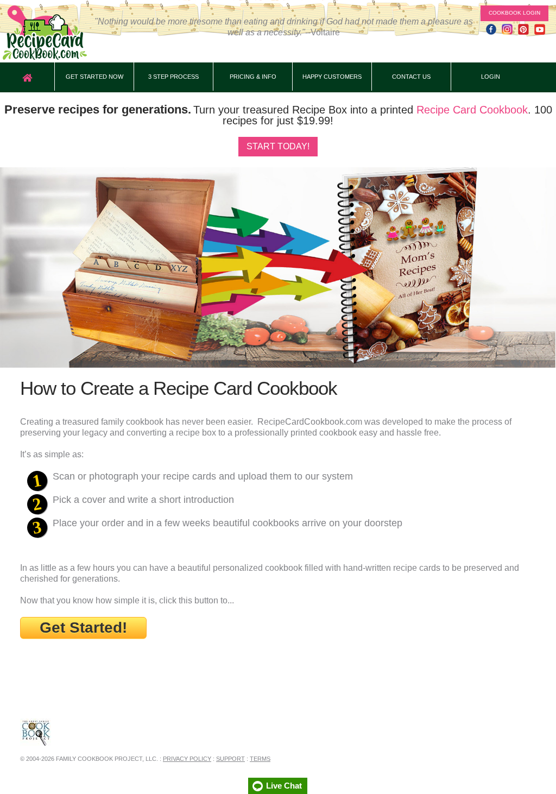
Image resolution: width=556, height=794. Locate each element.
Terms (260, 758)
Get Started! (83, 627)
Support (230, 758)
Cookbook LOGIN (514, 13)
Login (490, 76)
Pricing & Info (253, 76)
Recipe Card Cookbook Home (45, 32)
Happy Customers (332, 76)
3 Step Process (173, 76)
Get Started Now (94, 76)
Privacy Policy (187, 758)
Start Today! (278, 146)
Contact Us (411, 76)
